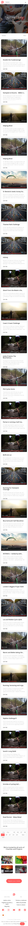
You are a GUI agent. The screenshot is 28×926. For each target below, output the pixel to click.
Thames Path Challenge (11, 224)
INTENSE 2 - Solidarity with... (12, 554)
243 (17, 835)
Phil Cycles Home (9, 389)
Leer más (5, 69)
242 (13, 835)
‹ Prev (8, 832)
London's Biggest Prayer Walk (13, 587)
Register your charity (14, 881)
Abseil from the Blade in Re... (13, 290)
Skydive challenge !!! (9, 718)
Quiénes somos (7, 900)
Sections (4, 35)
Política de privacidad (21, 902)
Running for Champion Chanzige (11, 488)
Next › (23, 835)
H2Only (5, 257)
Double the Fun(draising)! (12, 60)
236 (18, 832)
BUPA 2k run (7, 455)
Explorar (7, 2)
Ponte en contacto (21, 905)
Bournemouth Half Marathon (13, 521)
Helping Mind (7, 126)
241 (10, 835)
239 (3, 835)
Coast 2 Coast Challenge (11, 323)
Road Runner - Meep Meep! (12, 817)
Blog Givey (7, 906)
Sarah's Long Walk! (9, 751)
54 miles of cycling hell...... (11, 784)
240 (6, 835)
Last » (3, 837)
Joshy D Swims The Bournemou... (9, 357)
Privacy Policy (17, 923)
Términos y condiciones (21, 900)
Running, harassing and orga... (13, 685)
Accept (22, 923)
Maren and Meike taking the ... (13, 652)
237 (21, 832)
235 (14, 832)
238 (25, 832)
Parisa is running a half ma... (13, 422)
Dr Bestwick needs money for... (13, 192)
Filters (24, 35)
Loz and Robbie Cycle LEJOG (12, 620)
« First (3, 832)
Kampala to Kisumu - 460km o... (14, 93)
